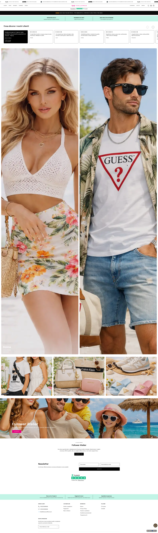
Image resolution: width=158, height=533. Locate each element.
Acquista (16, 431)
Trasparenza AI (83, 515)
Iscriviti (99, 469)
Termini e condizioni (84, 510)
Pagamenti (66, 508)
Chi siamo (103, 506)
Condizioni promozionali (85, 513)
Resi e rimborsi (66, 510)
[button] (5, 5)
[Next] (153, 27)
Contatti (103, 508)
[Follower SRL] (79, 5)
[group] (79, 13)
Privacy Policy (83, 508)
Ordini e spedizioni (67, 506)
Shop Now (6, 351)
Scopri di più (78, 454)
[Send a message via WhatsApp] (155, 525)
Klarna (81, 506)
